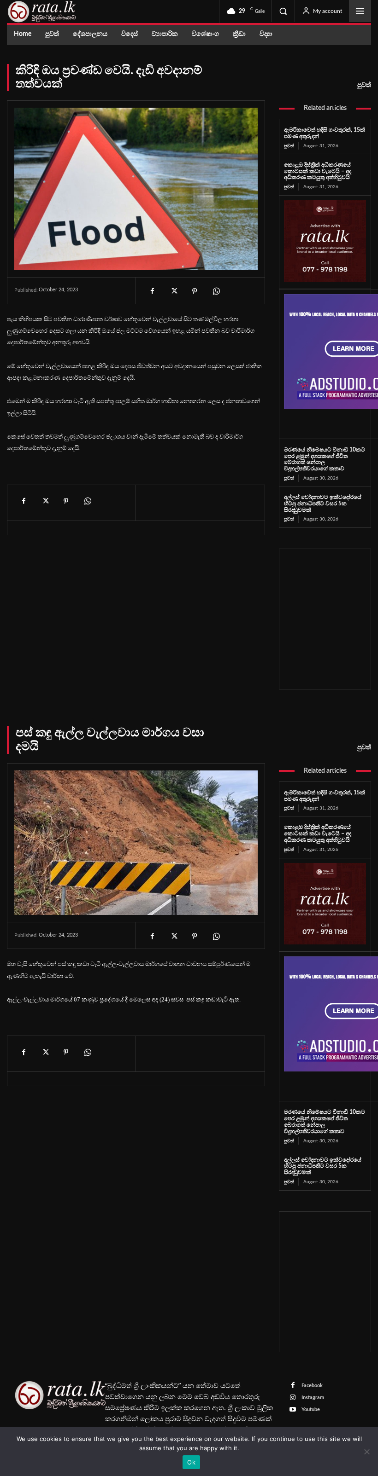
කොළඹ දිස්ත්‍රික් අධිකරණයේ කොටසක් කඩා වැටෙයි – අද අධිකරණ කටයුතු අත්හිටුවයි (317, 171)
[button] (283, 11)
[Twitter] (173, 291)
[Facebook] (152, 291)
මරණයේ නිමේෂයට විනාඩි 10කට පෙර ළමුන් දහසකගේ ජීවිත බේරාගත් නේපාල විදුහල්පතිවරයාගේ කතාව (324, 459)
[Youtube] (293, 1410)
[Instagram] (293, 1398)
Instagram (312, 1397)
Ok (191, 1462)
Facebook (312, 1385)
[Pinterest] (194, 291)
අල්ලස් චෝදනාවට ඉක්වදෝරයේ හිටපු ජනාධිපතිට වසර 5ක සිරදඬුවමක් (322, 503)
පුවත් (364, 85)
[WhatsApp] (216, 291)
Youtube (310, 1409)
